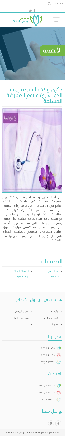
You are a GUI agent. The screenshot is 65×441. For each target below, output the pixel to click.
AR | (57, 3)
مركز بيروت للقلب (20, 318)
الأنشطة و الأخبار (51, 318)
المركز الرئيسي (22, 311)
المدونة (55, 324)
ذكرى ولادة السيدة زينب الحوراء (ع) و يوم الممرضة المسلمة (34, 95)
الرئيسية (55, 311)
